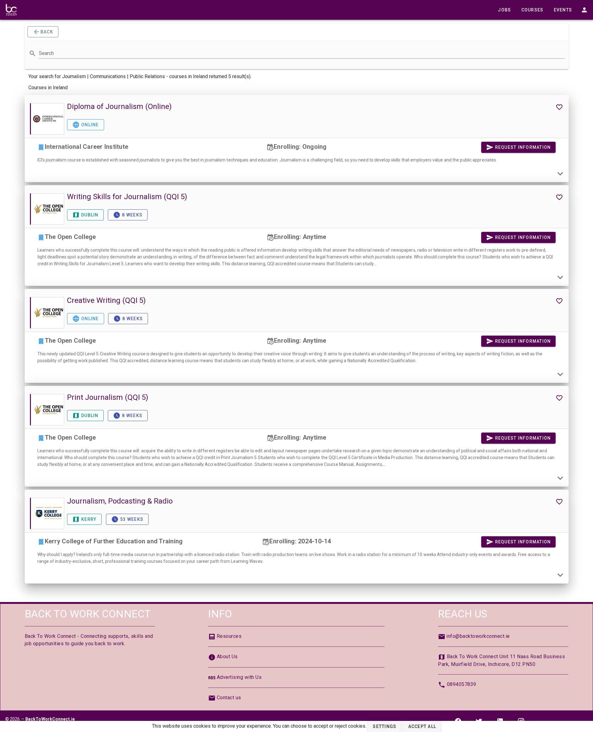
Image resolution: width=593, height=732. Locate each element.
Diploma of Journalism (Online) (119, 106)
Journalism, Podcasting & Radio (120, 501)
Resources (229, 636)
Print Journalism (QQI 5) (107, 397)
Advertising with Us (239, 677)
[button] (384, 726)
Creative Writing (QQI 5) (106, 300)
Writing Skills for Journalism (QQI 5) (127, 196)
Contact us (229, 698)
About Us (227, 656)
